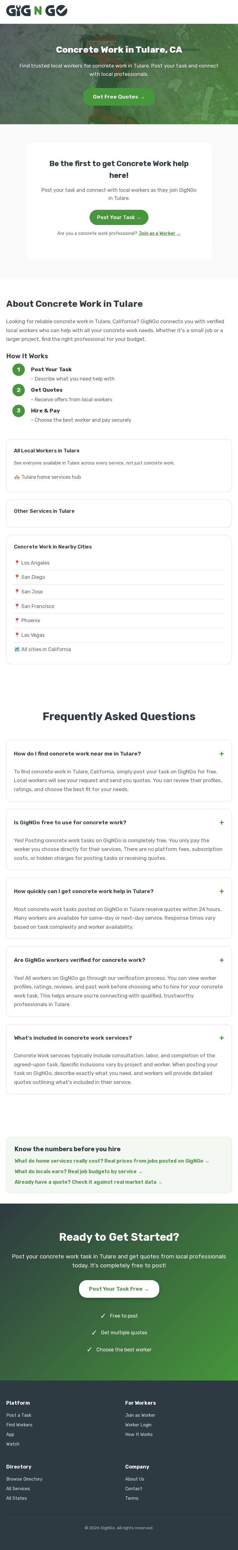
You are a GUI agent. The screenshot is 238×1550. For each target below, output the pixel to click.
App (10, 1434)
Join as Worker (140, 1415)
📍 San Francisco (34, 606)
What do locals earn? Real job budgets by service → (79, 1171)
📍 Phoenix (27, 620)
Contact (133, 1488)
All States (16, 1498)
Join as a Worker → (160, 233)
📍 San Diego (29, 577)
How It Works (139, 1434)
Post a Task (18, 1415)
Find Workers (19, 1425)
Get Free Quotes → (119, 97)
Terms (132, 1498)
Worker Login (138, 1425)
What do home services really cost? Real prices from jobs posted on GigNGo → (112, 1161)
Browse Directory (24, 1479)
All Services (18, 1488)
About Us (134, 1479)
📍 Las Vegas (29, 635)
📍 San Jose (28, 592)
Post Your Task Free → (119, 1289)
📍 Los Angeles (32, 563)
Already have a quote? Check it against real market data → (89, 1182)
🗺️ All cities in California (42, 649)
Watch (13, 1444)
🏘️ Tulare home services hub (47, 477)
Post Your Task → (119, 217)
